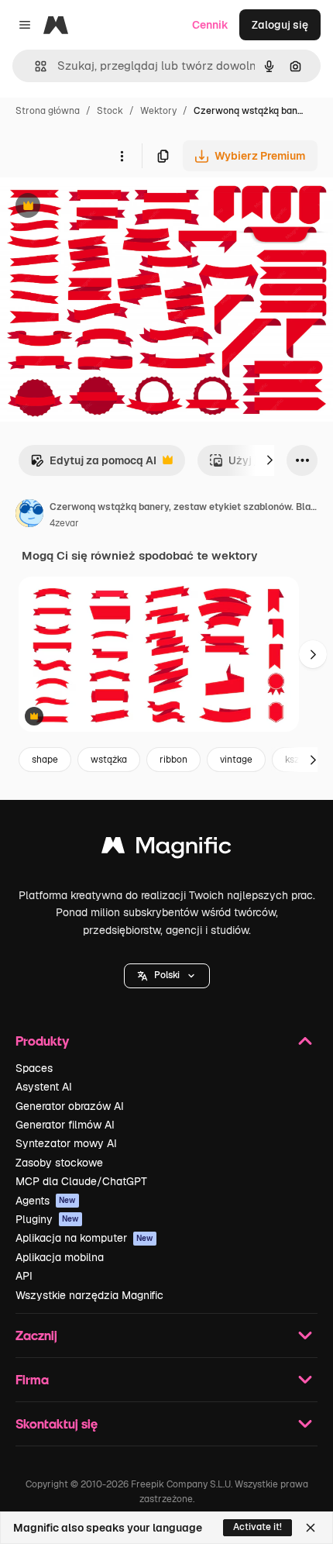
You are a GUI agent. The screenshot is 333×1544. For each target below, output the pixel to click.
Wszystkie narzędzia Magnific (89, 1295)
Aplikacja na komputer (84, 1238)
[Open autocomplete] (34, 66)
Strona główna (47, 111)
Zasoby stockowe (59, 1163)
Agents (45, 1201)
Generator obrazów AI (69, 1106)
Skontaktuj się (56, 1423)
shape (45, 759)
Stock (110, 111)
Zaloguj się (280, 25)
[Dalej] (269, 460)
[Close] (310, 1527)
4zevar (64, 523)
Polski (167, 975)
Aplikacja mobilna (59, 1257)
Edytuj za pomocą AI (93, 464)
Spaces (34, 1068)
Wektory (158, 111)
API (24, 1276)
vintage (236, 759)
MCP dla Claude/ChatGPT (81, 1181)
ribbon (173, 759)
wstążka (109, 759)
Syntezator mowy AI (66, 1143)
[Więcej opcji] (121, 155)
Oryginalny (106, 207)
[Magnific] (166, 849)
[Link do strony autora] (29, 515)
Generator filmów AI (65, 1125)
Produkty (42, 1040)
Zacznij (36, 1335)
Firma (32, 1379)
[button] (167, 975)
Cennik (210, 25)
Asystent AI (43, 1087)
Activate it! (257, 1527)
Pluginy (47, 1219)
